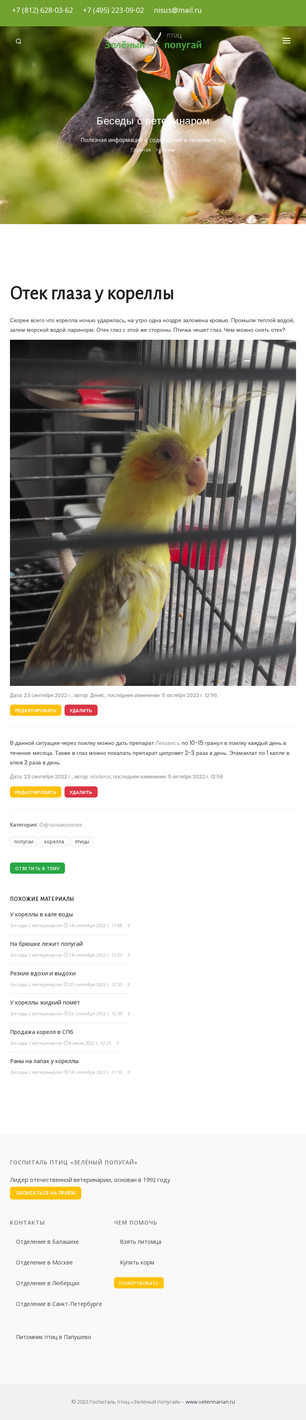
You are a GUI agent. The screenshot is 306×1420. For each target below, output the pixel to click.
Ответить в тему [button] (37, 868)
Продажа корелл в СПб (41, 1032)
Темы (168, 149)
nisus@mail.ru (178, 10)
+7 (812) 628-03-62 (42, 10)
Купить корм (137, 1262)
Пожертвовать (139, 1283)
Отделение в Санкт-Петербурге (59, 1304)
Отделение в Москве (44, 1262)
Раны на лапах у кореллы (44, 1061)
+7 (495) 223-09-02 (113, 10)
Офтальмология (60, 825)
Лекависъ (167, 743)
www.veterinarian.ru (210, 1401)
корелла (54, 841)
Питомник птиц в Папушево (53, 1337)
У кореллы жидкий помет (45, 1002)
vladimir (100, 776)
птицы (82, 841)
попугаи (23, 841)
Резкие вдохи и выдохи (43, 973)
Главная (141, 149)
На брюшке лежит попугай (46, 943)
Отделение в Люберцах (47, 1283)
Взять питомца (140, 1241)
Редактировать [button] (36, 710)
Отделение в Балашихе (47, 1241)
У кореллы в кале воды (41, 914)
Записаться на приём (46, 1193)
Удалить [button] (81, 710)
